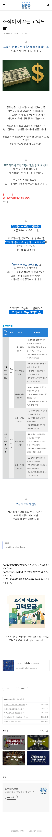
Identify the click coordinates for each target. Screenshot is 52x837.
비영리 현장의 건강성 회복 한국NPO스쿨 (20, 792)
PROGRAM (8, 699)
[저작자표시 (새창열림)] (29, 689)
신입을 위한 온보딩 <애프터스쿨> (14, 704)
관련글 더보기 (45, 731)
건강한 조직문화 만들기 (11, 721)
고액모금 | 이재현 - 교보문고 (15, 654)
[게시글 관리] (14, 689)
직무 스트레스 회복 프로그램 (13, 713)
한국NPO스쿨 (11, 788)
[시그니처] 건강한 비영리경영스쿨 (14, 717)
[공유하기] (11, 689)
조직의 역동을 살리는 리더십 (13, 709)
